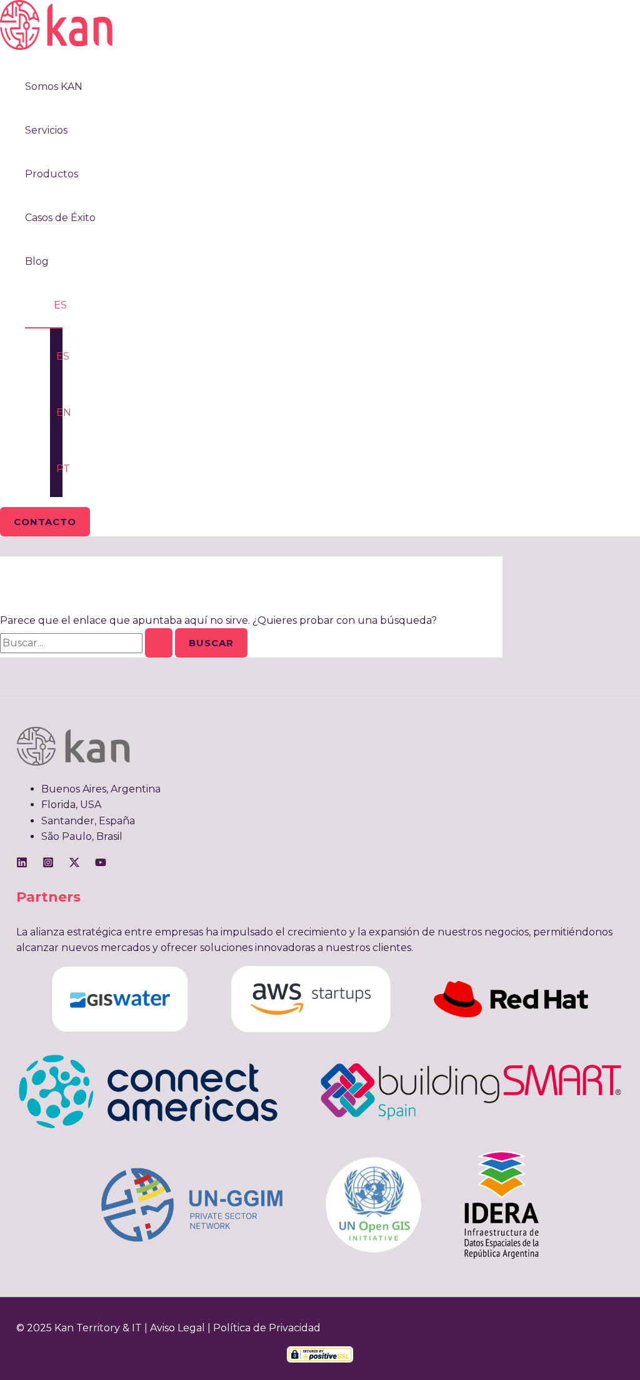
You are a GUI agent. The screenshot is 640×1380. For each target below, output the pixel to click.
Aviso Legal (177, 1328)
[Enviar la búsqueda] (158, 643)
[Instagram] (48, 864)
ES (60, 305)
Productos (51, 174)
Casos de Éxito (60, 218)
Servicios (46, 130)
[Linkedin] (22, 864)
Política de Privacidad (267, 1328)
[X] (74, 864)
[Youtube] (100, 864)
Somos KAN (53, 86)
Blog (37, 261)
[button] (45, 521)
